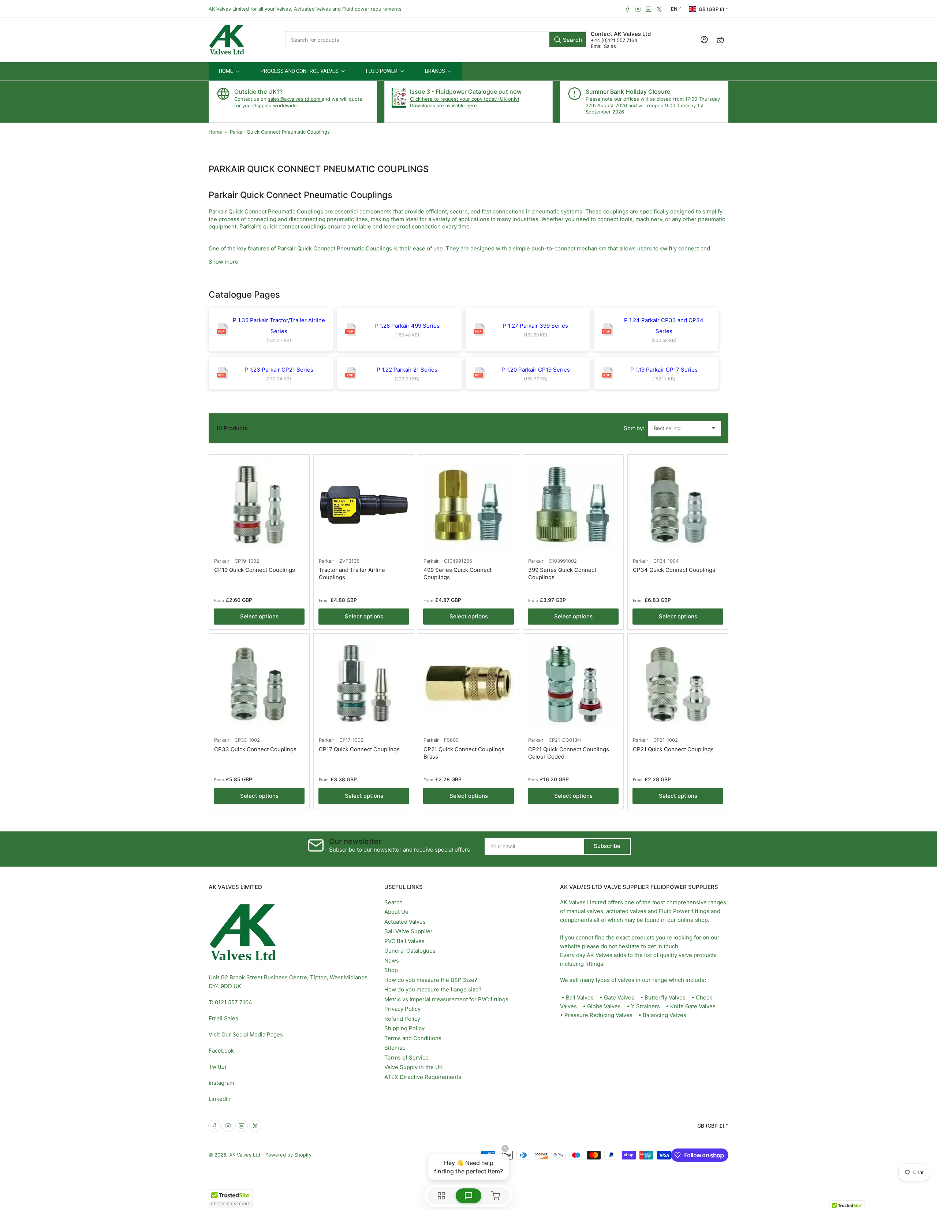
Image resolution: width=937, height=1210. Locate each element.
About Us (396, 911)
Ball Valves (580, 997)
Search (393, 902)
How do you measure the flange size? (433, 989)
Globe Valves (604, 1006)
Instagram (221, 1082)
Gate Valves (619, 997)
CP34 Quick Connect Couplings (674, 569)
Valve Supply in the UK (413, 1067)
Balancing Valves (664, 1015)
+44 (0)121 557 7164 (614, 40)
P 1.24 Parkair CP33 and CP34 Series (663, 326)
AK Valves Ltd (244, 1155)
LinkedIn (220, 1098)
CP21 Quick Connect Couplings (673, 749)
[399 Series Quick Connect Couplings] (573, 505)
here (471, 105)
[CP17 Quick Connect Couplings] (364, 684)
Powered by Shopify (288, 1155)
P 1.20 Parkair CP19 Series (535, 369)
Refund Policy (402, 1018)
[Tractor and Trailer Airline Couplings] (364, 505)
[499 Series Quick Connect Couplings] (468, 505)
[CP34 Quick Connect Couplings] (678, 505)
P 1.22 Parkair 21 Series (407, 369)
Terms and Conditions (412, 1038)
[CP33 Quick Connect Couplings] (259, 684)
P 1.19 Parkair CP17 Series (664, 369)
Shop (391, 970)
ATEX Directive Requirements (422, 1076)
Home (215, 132)
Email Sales (603, 46)
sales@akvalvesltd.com (295, 99)
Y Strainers (645, 1006)
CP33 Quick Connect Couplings (255, 749)
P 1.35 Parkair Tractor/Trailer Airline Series (279, 326)
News (391, 960)
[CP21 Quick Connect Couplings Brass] (468, 684)
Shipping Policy (404, 1028)
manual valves (585, 911)
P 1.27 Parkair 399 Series (535, 325)
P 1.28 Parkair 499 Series (407, 325)
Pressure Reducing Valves (598, 1015)
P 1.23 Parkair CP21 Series (278, 369)
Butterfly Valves (665, 997)
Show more (223, 261)
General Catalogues (410, 950)
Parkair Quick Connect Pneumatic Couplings (280, 132)
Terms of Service (406, 1057)
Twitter (218, 1066)
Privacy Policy (402, 1008)
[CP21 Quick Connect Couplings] (678, 684)
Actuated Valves (405, 921)
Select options (259, 616)
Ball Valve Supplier (408, 931)
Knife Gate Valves (693, 1006)
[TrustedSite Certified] (231, 1198)
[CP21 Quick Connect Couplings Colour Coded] (573, 684)
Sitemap (395, 1047)
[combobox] (436, 39)
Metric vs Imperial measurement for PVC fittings (446, 999)
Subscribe (607, 845)
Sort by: (634, 428)
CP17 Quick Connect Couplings (359, 749)
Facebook (221, 1050)
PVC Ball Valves (404, 941)
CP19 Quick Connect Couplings (254, 569)
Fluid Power (674, 911)
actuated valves (626, 911)
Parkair (221, 561)
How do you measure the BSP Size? (430, 979)
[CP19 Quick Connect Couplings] (259, 505)
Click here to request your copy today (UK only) (464, 99)
